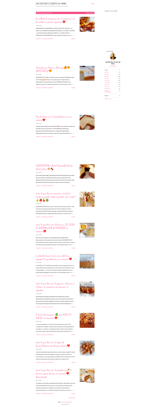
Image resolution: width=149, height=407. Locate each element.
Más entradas (72, 397)
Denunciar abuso (108, 98)
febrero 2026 (107, 82)
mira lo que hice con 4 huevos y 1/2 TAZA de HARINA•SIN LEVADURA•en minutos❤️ (55, 228)
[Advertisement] (55, 53)
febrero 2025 (107, 88)
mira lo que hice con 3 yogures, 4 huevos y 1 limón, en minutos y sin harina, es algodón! (55, 287)
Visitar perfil (113, 66)
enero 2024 (107, 90)
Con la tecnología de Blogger (66, 402)
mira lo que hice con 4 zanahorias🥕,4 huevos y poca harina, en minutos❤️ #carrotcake (53, 373)
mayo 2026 (107, 76)
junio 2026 (107, 74)
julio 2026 (107, 72)
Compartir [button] (38, 38)
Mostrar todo (90, 12)
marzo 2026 (107, 80)
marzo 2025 (107, 86)
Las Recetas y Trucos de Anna (51, 3)
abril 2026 (107, 78)
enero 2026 (107, 84)
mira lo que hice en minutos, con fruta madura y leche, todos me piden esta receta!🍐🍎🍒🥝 (55, 197)
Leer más (73, 38)
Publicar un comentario (47, 38)
